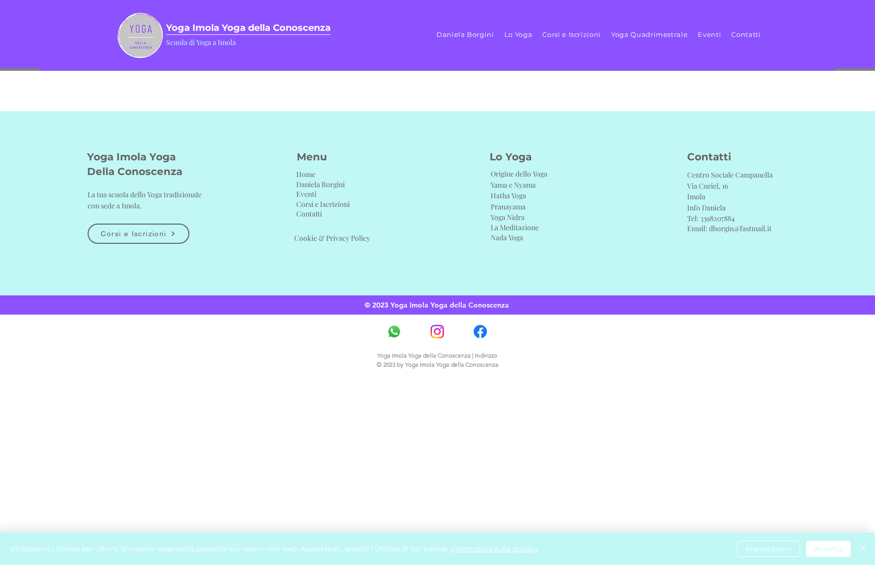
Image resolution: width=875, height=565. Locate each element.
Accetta (828, 548)
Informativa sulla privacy (494, 548)
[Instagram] (437, 331)
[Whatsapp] (394, 331)
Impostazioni (768, 548)
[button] (518, 34)
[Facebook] (480, 331)
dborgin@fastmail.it (740, 228)
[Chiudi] (863, 549)
